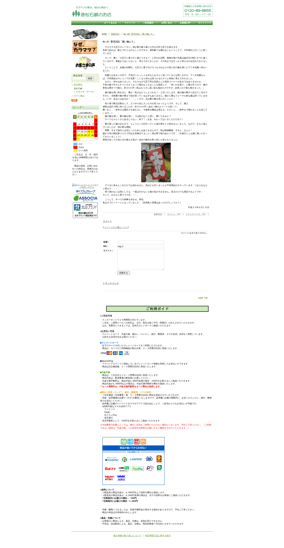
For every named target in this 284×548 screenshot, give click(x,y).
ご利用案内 (148, 23)
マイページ (130, 23)
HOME (104, 34)
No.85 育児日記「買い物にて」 (139, 34)
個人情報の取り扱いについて (127, 535)
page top (203, 298)
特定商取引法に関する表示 (158, 535)
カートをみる (110, 23)
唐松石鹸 (78, 88)
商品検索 (78, 75)
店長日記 (115, 34)
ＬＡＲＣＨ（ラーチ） (84, 92)
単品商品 (78, 84)
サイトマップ (204, 23)
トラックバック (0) (196, 214)
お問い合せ (166, 23)
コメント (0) (174, 214)
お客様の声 (185, 23)
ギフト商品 (79, 96)
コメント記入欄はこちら (116, 227)
